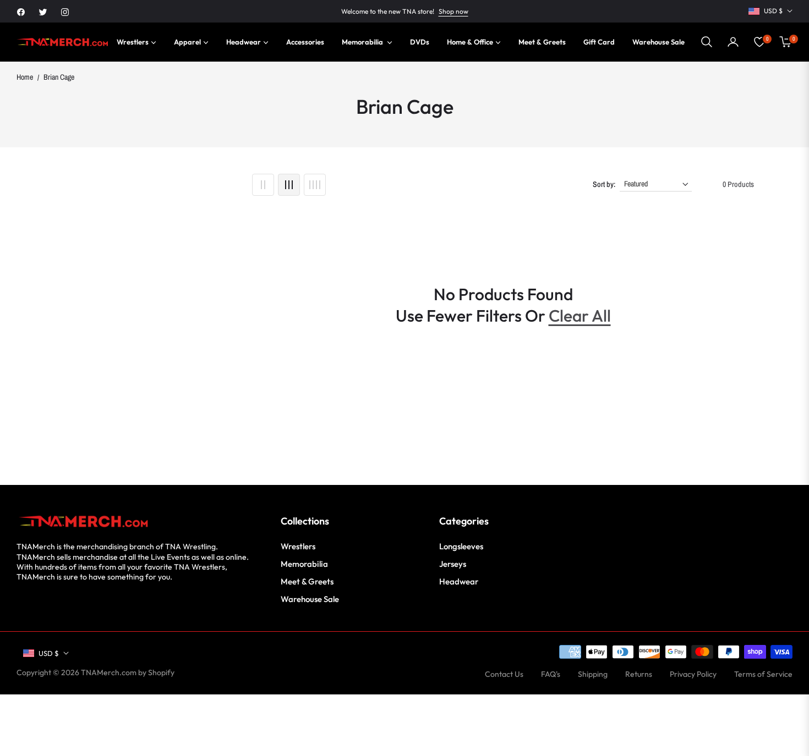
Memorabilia (304, 564)
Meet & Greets (307, 581)
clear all (580, 315)
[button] (706, 42)
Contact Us (504, 674)
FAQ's (550, 674)
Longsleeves (461, 546)
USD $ (773, 11)
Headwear (458, 581)
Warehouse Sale (310, 599)
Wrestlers (298, 546)
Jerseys (452, 564)
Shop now (453, 11)
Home (25, 77)
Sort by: (604, 184)
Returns (638, 674)
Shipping (593, 674)
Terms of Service (763, 674)
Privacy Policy (693, 674)
